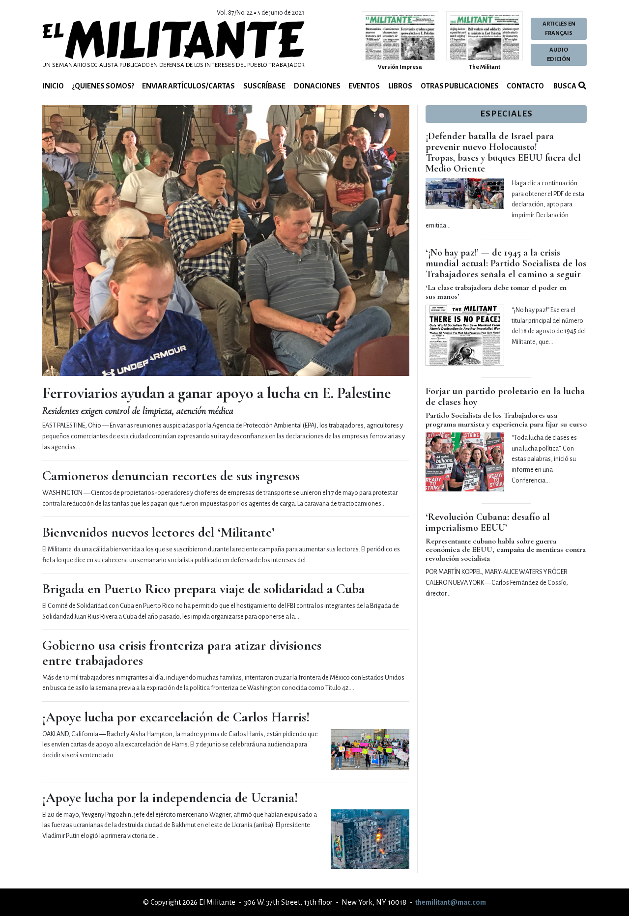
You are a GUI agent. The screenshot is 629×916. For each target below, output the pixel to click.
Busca (564, 86)
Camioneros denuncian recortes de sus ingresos (171, 475)
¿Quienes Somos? (103, 86)
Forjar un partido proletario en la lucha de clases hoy (505, 396)
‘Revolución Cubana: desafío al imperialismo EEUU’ (488, 522)
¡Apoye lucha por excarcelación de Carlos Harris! (176, 717)
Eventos (364, 86)
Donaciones (317, 86)
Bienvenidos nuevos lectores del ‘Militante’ (158, 532)
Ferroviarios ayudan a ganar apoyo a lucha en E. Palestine (216, 392)
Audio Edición (559, 54)
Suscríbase (264, 86)
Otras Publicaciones (460, 86)
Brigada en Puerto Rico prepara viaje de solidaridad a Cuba (203, 588)
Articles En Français (559, 28)
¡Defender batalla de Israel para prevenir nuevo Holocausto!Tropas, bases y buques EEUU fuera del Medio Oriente (503, 152)
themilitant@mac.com (450, 902)
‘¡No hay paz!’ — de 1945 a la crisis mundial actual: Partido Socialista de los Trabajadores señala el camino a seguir (506, 263)
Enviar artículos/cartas (188, 86)
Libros (400, 86)
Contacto (525, 86)
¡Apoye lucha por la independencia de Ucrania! (170, 797)
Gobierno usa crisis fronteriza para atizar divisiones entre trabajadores (181, 653)
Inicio (53, 86)
